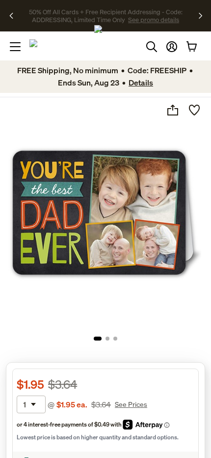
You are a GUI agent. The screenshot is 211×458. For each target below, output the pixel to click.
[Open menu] (15, 46)
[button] (171, 46)
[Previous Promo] (14, 16)
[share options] (173, 110)
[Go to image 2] (107, 339)
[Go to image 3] (115, 339)
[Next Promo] (200, 16)
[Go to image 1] (98, 339)
